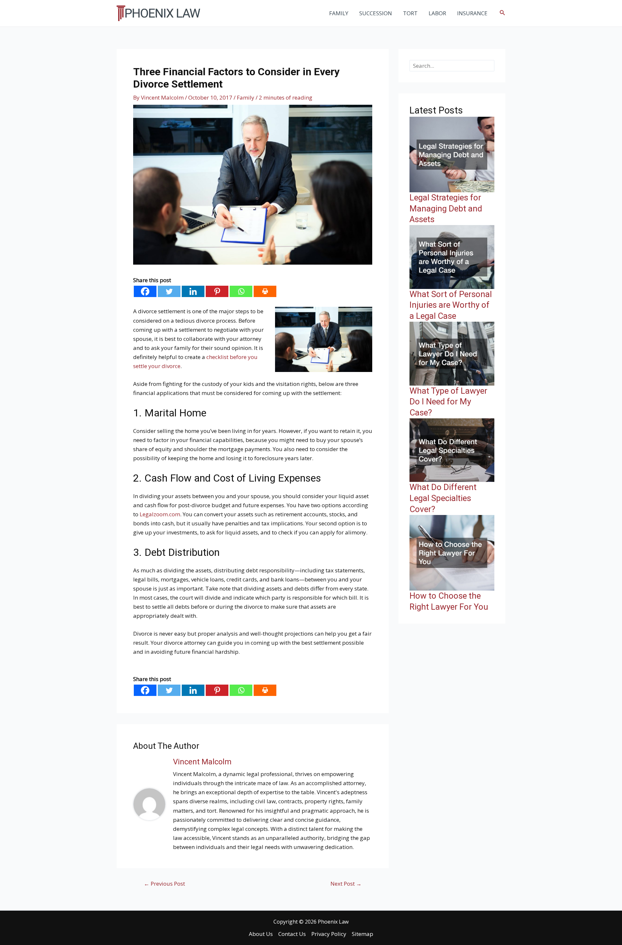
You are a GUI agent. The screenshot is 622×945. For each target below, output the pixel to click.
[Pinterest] (217, 291)
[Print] (265, 291)
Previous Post (164, 883)
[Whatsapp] (241, 291)
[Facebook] (145, 291)
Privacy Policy (328, 934)
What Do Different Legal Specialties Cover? (443, 498)
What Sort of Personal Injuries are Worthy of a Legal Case (450, 305)
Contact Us (292, 934)
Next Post (346, 883)
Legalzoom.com (160, 514)
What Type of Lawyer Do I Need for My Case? (448, 402)
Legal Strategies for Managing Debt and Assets (445, 208)
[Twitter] (169, 291)
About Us (261, 934)
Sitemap (362, 934)
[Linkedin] (193, 291)
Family (245, 97)
